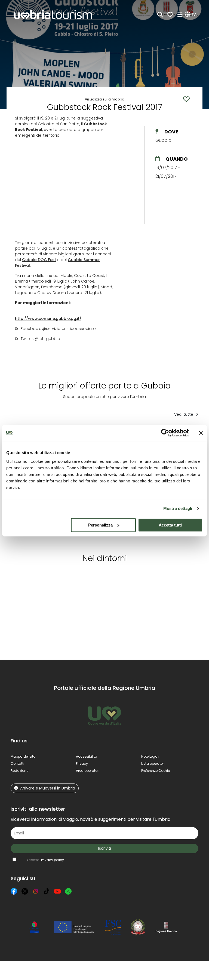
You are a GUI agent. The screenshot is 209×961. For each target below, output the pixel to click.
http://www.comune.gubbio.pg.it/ (48, 318)
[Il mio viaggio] (170, 14)
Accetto (45, 860)
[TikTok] (46, 891)
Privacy (82, 763)
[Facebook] (14, 891)
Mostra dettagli (177, 508)
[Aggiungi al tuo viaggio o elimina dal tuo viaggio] (41, 577)
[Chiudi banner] (201, 433)
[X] (24, 891)
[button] (191, 14)
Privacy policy (52, 860)
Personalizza (100, 525)
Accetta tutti (170, 525)
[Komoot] (68, 891)
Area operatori (87, 770)
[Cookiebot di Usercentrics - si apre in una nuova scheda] (165, 433)
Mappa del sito (23, 756)
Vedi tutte (184, 414)
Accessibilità (86, 756)
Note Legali (150, 756)
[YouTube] (57, 891)
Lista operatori (153, 763)
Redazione (19, 770)
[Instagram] (35, 891)
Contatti (17, 763)
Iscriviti (104, 848)
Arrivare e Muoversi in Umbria (47, 788)
